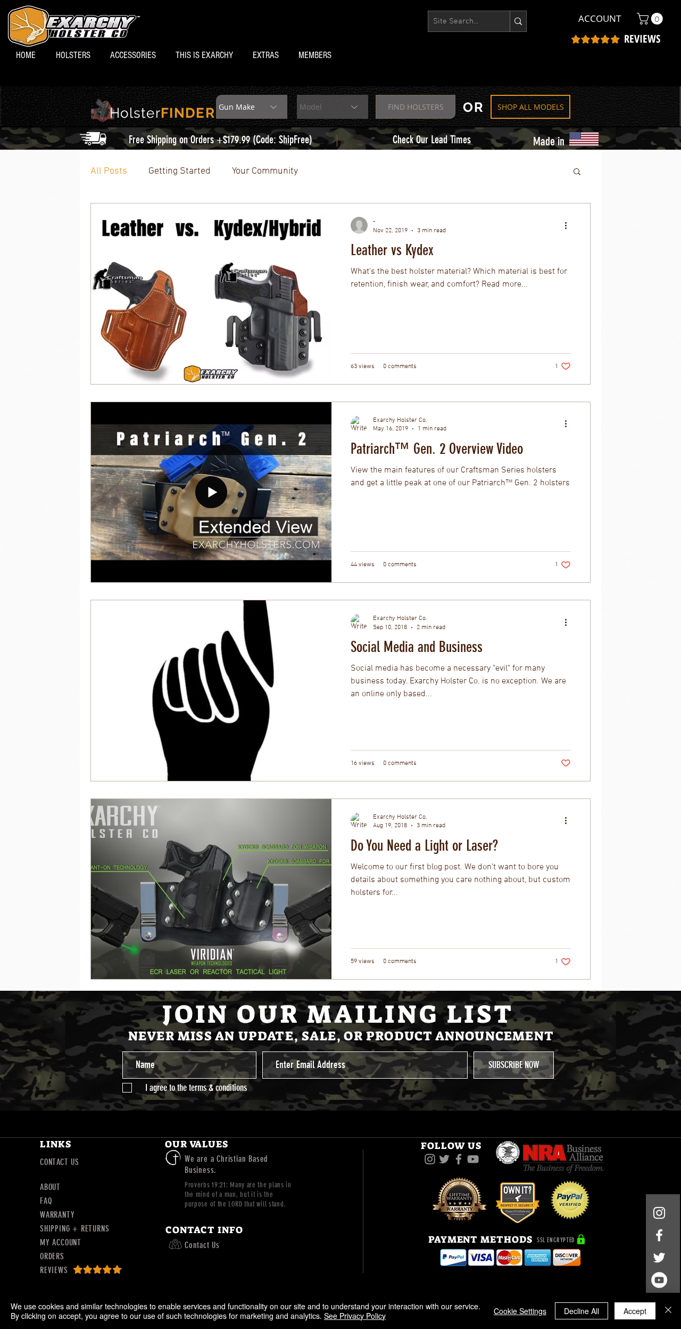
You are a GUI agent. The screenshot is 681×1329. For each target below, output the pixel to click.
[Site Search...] (518, 21)
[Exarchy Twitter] (444, 1159)
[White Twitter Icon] (659, 1258)
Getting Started (179, 171)
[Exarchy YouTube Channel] (473, 1159)
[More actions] (569, 225)
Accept (635, 1311)
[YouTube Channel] (659, 1280)
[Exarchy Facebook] (459, 1159)
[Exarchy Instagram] (430, 1159)
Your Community (265, 171)
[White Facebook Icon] (659, 1235)
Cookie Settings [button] (520, 1311)
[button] (75, 55)
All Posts (108, 171)
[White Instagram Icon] (659, 1213)
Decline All (581, 1311)
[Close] (668, 1310)
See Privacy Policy (355, 1315)
